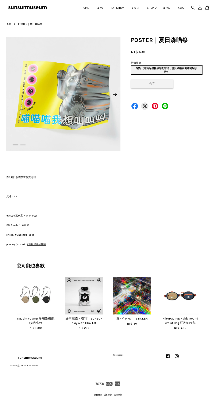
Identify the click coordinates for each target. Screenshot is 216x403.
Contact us (118, 355)
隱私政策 (108, 395)
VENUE (166, 7)
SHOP (150, 7)
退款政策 (118, 395)
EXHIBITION (117, 7)
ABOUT (182, 7)
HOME (85, 7)
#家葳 (25, 225)
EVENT (135, 7)
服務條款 (98, 395)
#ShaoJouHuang (24, 234)
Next (114, 94)
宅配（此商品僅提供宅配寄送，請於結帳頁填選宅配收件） (166, 70)
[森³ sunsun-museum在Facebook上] (168, 358)
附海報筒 (136, 62)
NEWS (100, 7)
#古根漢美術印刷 (36, 244)
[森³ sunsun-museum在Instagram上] (177, 358)
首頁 (8, 24)
